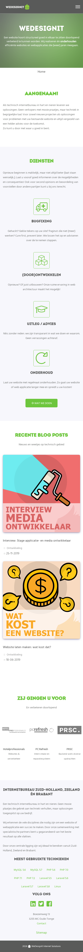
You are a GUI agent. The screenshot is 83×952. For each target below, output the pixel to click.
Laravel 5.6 (62, 878)
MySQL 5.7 (36, 870)
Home (41, 71)
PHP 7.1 (18, 878)
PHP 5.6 (51, 870)
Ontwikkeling (14, 548)
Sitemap (41, 932)
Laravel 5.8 (44, 886)
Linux (57, 886)
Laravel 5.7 (27, 886)
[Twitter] (41, 905)
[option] (14, 742)
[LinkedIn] (33, 905)
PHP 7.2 (31, 878)
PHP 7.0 (64, 870)
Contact (41, 923)
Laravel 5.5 (46, 878)
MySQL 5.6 (20, 870)
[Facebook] (49, 905)
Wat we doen (43, 403)
